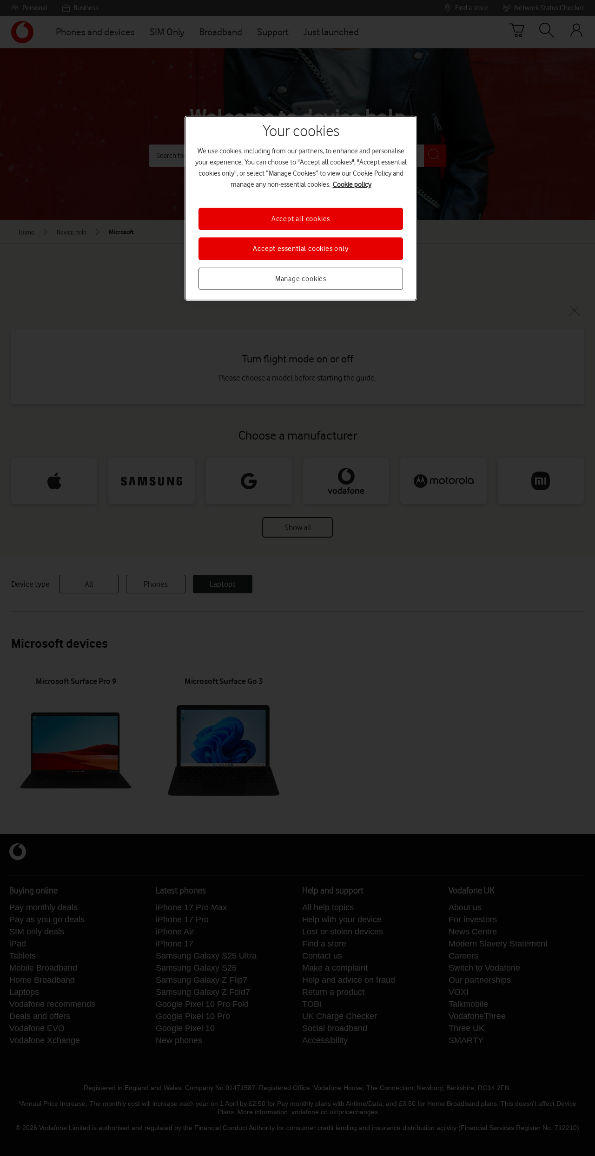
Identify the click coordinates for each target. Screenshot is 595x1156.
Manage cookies (300, 279)
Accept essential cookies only (300, 248)
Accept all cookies (300, 219)
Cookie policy (352, 184)
